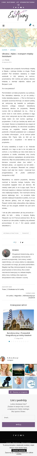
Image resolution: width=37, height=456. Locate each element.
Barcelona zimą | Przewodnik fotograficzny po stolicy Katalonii (18, 334)
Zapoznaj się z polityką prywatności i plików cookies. (19, 453)
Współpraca (16, 443)
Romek (7, 60)
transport (25, 233)
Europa (4, 50)
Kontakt (8, 443)
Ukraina (13, 50)
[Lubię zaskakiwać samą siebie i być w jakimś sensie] (6, 383)
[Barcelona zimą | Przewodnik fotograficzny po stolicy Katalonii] (18, 320)
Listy (17, 2)
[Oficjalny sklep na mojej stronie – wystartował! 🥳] (31, 383)
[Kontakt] (18, 5)
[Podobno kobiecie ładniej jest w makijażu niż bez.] (6, 370)
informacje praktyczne (10, 233)
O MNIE (4, 2)
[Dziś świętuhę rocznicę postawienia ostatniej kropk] (18, 370)
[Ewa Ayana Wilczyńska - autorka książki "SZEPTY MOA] (18, 383)
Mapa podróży (26, 443)
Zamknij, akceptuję (19, 450)
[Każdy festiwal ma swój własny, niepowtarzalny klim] (31, 370)
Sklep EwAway (11, 2)
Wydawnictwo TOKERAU (27, 2)
